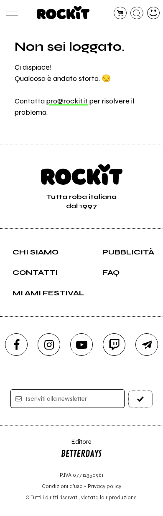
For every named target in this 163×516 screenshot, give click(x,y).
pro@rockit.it (67, 101)
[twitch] (114, 344)
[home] (63, 12)
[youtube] (81, 344)
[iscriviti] (140, 399)
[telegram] (146, 344)
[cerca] (136, 13)
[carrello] (120, 13)
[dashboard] (153, 13)
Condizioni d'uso (62, 486)
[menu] (9, 13)
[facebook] (16, 344)
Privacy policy (104, 486)
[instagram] (49, 344)
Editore (76, 445)
